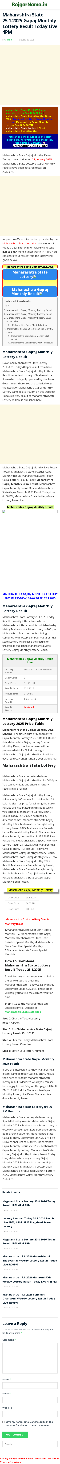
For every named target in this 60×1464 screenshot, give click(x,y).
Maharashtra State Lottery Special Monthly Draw (29, 330)
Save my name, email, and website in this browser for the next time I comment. (29, 1423)
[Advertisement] (30, 75)
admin (8, 39)
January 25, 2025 (26, 39)
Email (6, 1393)
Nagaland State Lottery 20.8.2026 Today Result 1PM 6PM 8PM (28, 1203)
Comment (9, 1339)
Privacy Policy (8, 1458)
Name (7, 1379)
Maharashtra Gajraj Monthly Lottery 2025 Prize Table (28, 319)
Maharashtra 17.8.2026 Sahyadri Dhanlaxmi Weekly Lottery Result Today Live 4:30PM (28, 1299)
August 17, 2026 (11, 1269)
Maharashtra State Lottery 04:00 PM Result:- (32, 342)
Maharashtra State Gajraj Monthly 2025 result (30, 337)
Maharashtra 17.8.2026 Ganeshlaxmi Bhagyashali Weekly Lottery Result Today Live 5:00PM (29, 1261)
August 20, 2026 (11, 1210)
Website (7, 1407)
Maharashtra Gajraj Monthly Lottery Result (29, 309)
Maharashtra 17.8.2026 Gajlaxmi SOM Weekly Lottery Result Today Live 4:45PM (29, 1280)
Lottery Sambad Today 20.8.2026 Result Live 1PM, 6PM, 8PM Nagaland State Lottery (28, 1223)
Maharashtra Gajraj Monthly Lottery (29, 325)
